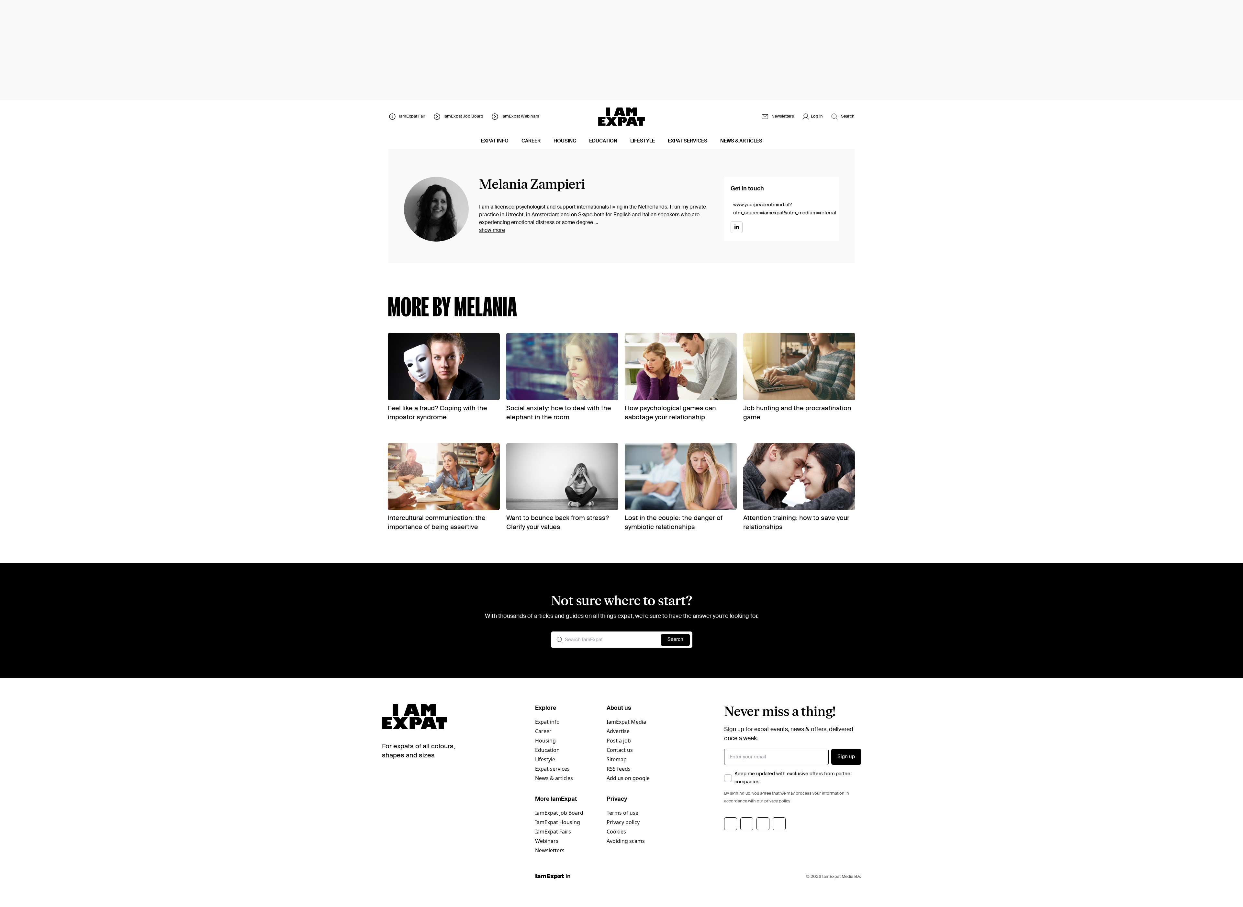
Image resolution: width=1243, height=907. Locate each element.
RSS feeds (619, 768)
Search (675, 639)
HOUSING (565, 141)
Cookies (616, 831)
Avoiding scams (626, 841)
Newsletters (550, 850)
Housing (545, 740)
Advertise (618, 731)
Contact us (620, 750)
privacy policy (777, 801)
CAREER (531, 141)
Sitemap (617, 759)
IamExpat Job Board (559, 812)
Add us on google (628, 778)
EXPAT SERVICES (687, 141)
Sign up (846, 756)
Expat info (547, 721)
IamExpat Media (626, 721)
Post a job (619, 740)
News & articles (554, 778)
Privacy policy (623, 822)
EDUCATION (603, 141)
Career (543, 731)
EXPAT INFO (495, 141)
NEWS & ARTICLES (741, 141)
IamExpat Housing (557, 822)
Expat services (552, 768)
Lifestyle (545, 759)
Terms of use (622, 812)
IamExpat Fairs (553, 831)
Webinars (546, 841)
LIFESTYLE (642, 141)
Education (547, 750)
